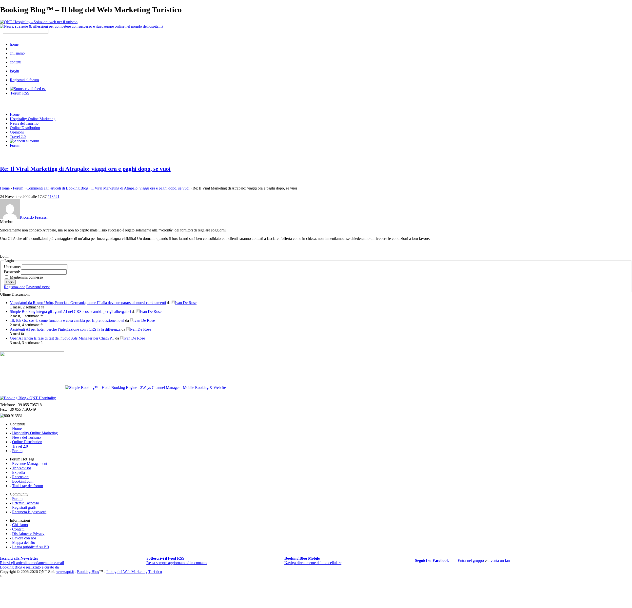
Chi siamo (20, 525)
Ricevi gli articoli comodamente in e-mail (32, 560)
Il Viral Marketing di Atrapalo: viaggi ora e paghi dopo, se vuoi (140, 188)
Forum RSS (20, 93)
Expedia (18, 472)
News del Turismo (24, 123)
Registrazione (14, 287)
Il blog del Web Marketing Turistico (134, 572)
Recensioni (20, 477)
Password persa (38, 287)
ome (15, 114)
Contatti (18, 529)
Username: (13, 267)
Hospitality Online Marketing (33, 119)
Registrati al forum (24, 80)
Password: (12, 272)
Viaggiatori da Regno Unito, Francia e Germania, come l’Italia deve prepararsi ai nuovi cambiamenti (88, 303)
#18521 (53, 196)
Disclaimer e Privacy (28, 534)
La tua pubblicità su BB (30, 547)
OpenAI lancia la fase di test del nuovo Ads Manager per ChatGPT (62, 338)
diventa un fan (499, 560)
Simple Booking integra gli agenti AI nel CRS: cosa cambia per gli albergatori (70, 311)
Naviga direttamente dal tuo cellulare (312, 560)
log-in (14, 71)
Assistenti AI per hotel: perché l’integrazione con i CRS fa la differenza (65, 329)
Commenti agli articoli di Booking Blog (57, 188)
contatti (15, 62)
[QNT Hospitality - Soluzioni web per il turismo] (39, 22)
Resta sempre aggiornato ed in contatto (176, 560)
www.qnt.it (65, 572)
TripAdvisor (21, 468)
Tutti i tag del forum (27, 486)
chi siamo (17, 53)
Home (5, 188)
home (14, 44)
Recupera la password (29, 512)
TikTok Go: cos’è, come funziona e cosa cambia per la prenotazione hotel (67, 320)
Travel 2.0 (18, 136)
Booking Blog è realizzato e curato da (29, 567)
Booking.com (22, 481)
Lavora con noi (24, 538)
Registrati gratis (24, 507)
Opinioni (17, 132)
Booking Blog (88, 572)
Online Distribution (25, 128)
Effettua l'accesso (25, 503)
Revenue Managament (29, 463)
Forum (15, 145)
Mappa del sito (23, 542)
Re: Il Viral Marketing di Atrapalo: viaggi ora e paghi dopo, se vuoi (85, 169)
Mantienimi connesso (26, 277)
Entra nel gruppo (471, 560)
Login (10, 282)
